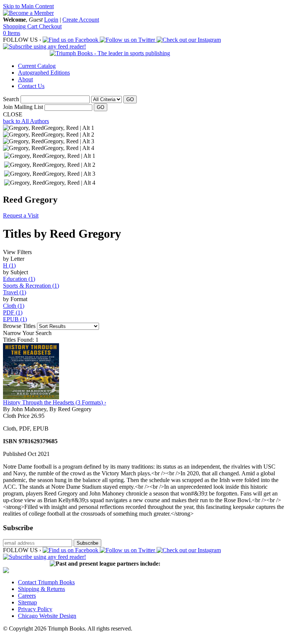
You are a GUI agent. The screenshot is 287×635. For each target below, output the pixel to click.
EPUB (15, 319)
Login (51, 19)
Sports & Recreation (31, 285)
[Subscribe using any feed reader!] (44, 46)
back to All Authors (26, 121)
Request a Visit (20, 215)
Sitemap (27, 602)
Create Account (80, 19)
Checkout (50, 26)
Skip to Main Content (28, 6)
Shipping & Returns (41, 589)
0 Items (11, 33)
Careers (27, 595)
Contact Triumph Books (46, 582)
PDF (12, 312)
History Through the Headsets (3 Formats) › (54, 402)
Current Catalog (37, 66)
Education (19, 279)
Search (11, 99)
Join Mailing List (23, 107)
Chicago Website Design (47, 616)
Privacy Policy (35, 609)
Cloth (13, 306)
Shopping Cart (21, 26)
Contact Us (31, 86)
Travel (14, 292)
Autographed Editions (44, 72)
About (25, 79)
